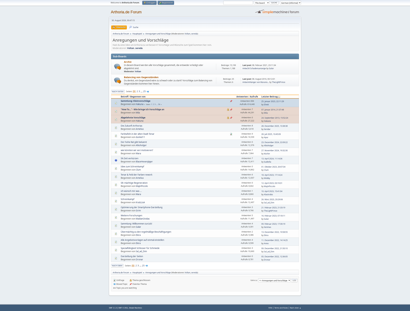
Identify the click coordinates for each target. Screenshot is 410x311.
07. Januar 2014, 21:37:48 (272, 109)
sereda (194, 33)
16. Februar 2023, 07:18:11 (273, 215)
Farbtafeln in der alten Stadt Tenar (137, 133)
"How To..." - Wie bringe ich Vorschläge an (142, 109)
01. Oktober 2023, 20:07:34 (273, 166)
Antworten (242, 96)
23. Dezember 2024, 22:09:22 (274, 142)
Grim (138, 210)
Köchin (267, 153)
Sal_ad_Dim (269, 202)
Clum (138, 169)
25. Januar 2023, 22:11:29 (272, 101)
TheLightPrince (278, 82)
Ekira (138, 235)
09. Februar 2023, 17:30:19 (273, 224)
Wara (138, 153)
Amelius (140, 129)
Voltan (187, 33)
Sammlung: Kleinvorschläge (135, 101)
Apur (266, 137)
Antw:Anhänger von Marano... (255, 82)
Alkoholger (141, 145)
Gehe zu (253, 280)
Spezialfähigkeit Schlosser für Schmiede (140, 248)
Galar (271, 68)
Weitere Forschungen (131, 215)
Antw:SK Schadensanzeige (254, 68)
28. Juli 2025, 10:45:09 (271, 134)
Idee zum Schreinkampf (132, 166)
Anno (266, 243)
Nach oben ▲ (295, 308)
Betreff (124, 96)
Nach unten (117, 91)
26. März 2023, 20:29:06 (272, 199)
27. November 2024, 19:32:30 (274, 150)
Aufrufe (254, 96)
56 (159, 104)
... (142, 91)
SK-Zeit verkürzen (129, 158)
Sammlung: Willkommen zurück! (136, 223)
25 (144, 91)
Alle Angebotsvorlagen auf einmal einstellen (142, 240)
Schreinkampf (127, 199)
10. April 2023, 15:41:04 (271, 191)
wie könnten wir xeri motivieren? (137, 150)
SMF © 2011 (123, 308)
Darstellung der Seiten (132, 256)
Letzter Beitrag (269, 96)
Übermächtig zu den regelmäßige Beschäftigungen (146, 231)
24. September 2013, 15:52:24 (274, 117)
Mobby (267, 178)
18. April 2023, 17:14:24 (271, 175)
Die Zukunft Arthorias (131, 125)
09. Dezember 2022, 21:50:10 (274, 248)
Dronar (139, 259)
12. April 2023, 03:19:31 (271, 183)
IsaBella (267, 161)
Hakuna (139, 104)
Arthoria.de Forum (126, 12)
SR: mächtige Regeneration (134, 182)
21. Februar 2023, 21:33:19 (273, 207)
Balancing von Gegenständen (141, 77)
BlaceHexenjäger (144, 161)
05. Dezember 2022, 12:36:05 (274, 256)
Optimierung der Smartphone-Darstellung (141, 207)
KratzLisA (140, 202)
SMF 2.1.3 (113, 308)
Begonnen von (138, 96)
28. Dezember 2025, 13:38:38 (274, 126)
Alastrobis (268, 194)
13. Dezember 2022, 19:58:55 (274, 232)
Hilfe (270, 308)
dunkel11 (140, 137)
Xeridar (267, 129)
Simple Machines (135, 308)
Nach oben (117, 265)
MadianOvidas (143, 218)
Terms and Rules (281, 308)
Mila (138, 112)
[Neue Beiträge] (117, 66)
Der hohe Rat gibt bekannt (134, 142)
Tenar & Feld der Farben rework (136, 174)
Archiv (127, 61)
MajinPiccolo (142, 186)
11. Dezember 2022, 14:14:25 (274, 240)
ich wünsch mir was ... (131, 191)
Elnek (266, 104)
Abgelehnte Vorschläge (133, 117)
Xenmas (267, 227)
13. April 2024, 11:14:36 (271, 158)
